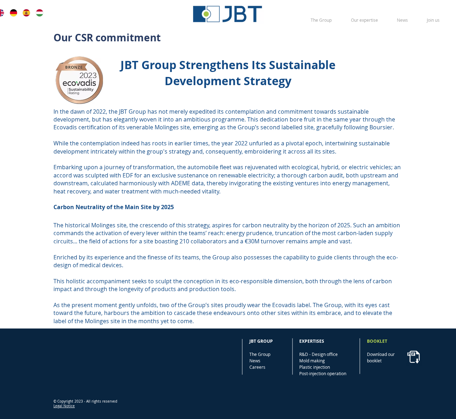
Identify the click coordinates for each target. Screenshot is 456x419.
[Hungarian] (36, 13)
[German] (10, 13)
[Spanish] (23, 13)
